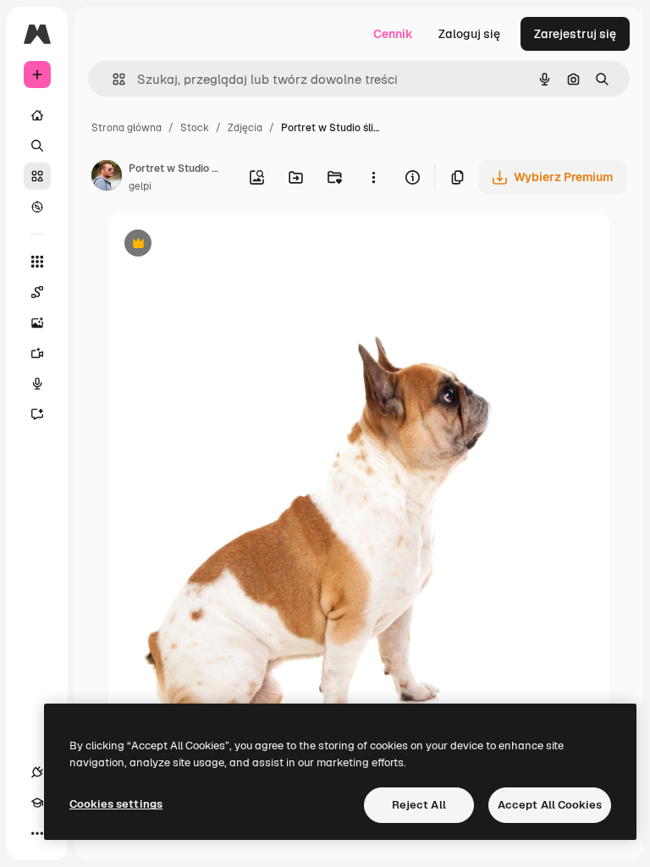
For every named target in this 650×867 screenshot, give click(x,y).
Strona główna (126, 128)
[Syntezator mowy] (37, 383)
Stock (194, 128)
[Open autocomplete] (112, 79)
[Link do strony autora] (106, 178)
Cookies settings (115, 804)
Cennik (393, 33)
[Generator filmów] (37, 353)
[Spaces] (37, 292)
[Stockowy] (37, 176)
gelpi (140, 186)
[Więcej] (37, 833)
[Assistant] (37, 414)
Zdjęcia (245, 128)
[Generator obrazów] (37, 322)
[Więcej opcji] (373, 177)
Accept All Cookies (550, 805)
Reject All (419, 805)
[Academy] (37, 802)
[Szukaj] (37, 145)
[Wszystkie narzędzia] (37, 261)
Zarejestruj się (575, 33)
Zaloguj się (469, 33)
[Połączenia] (37, 772)
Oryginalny (224, 245)
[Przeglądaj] (37, 206)
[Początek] (37, 115)
